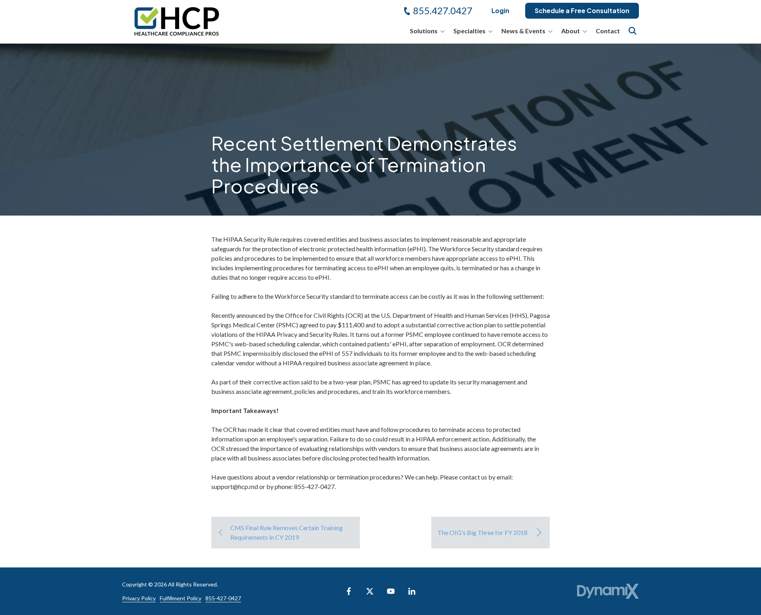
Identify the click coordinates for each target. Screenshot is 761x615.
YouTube (391, 591)
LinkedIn (412, 591)
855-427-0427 (223, 598)
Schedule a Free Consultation (582, 10)
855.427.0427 (442, 10)
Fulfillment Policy (180, 598)
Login (500, 10)
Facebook (349, 591)
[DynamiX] (608, 591)
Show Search (632, 31)
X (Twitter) (370, 591)
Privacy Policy (139, 598)
